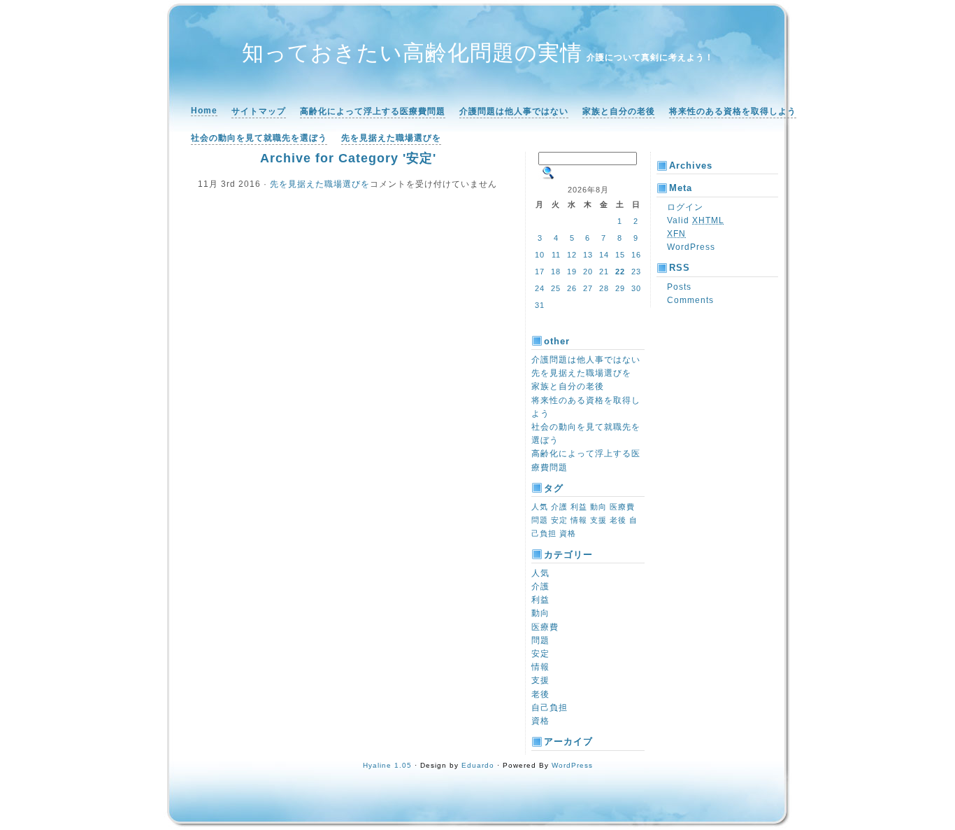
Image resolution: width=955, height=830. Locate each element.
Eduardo (477, 765)
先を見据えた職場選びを (391, 138)
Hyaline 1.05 (387, 765)
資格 (567, 533)
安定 (559, 520)
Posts (679, 287)
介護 (559, 506)
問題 (539, 520)
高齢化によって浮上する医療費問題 (372, 111)
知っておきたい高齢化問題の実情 (412, 53)
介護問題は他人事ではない (513, 111)
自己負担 (549, 707)
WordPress (691, 247)
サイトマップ (258, 111)
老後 (618, 520)
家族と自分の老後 (618, 111)
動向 (598, 506)
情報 (578, 520)
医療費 (622, 506)
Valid (695, 220)
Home (204, 110)
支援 (598, 520)
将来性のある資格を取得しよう (732, 111)
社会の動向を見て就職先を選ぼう (259, 138)
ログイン (685, 207)
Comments (690, 300)
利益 (578, 506)
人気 (539, 506)
